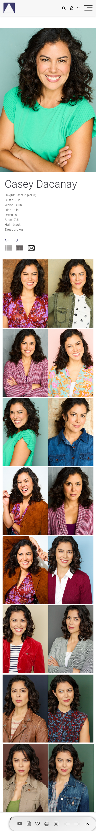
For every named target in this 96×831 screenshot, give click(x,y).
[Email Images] (31, 248)
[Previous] (7, 240)
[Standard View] (19, 248)
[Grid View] (8, 248)
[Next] (16, 240)
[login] (74, 7)
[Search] (65, 7)
